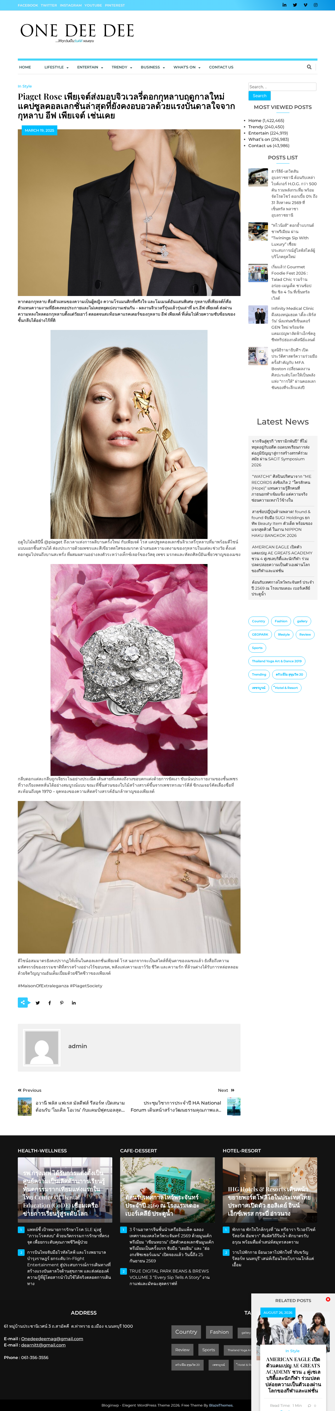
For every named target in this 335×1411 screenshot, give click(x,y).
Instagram (71, 5)
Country (258, 621)
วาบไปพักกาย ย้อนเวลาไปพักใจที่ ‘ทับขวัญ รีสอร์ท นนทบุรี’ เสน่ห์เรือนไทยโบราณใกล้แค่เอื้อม (273, 1258)
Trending (259, 674)
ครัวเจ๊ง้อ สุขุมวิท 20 (289, 674)
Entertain (87, 67)
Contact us (221, 67)
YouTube (93, 5)
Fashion (281, 621)
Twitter (49, 5)
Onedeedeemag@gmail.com (52, 1338)
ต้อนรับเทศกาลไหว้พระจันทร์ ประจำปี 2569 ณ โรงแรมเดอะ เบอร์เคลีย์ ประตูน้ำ (283, 588)
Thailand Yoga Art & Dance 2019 (277, 661)
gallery (302, 621)
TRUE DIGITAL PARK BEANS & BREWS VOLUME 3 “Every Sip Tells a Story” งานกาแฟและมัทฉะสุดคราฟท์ (170, 1277)
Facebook (28, 5)
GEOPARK (260, 634)
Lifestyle (54, 67)
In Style (25, 86)
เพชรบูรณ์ (258, 688)
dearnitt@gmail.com (43, 1345)
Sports (257, 648)
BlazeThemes (221, 1405)
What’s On (185, 67)
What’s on (259, 139)
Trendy (119, 67)
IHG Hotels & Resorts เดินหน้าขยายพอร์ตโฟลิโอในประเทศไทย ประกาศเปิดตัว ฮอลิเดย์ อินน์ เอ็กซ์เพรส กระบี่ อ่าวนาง (269, 1201)
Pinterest (115, 5)
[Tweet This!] (37, 1003)
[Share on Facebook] (49, 1003)
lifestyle (284, 634)
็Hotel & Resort (286, 688)
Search (259, 95)
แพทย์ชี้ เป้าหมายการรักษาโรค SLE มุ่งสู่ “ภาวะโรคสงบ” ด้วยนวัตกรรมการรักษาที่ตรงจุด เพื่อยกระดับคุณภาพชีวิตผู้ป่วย (68, 1236)
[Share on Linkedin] (74, 1003)
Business (150, 67)
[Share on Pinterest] (61, 1003)
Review (305, 634)
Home (25, 67)
